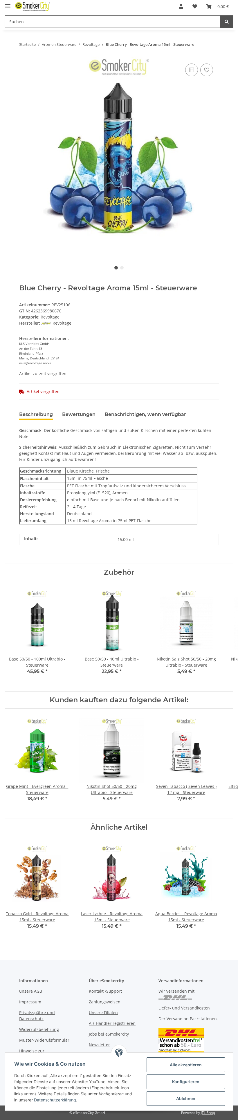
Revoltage (50, 317)
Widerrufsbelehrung (39, 1029)
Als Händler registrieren (112, 1023)
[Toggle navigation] (7, 3)
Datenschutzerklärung (55, 1099)
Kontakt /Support (105, 991)
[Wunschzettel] (195, 6)
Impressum (30, 1002)
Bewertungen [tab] (78, 414)
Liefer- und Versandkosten (184, 1008)
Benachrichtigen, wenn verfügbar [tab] (145, 414)
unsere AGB (30, 991)
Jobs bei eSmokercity (109, 1034)
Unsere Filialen (103, 1012)
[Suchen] (226, 21)
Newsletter (99, 1044)
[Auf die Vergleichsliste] (191, 70)
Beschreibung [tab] (36, 414)
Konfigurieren (185, 1081)
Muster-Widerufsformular (44, 1040)
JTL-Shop (208, 1112)
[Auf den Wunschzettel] (206, 70)
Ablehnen (185, 1098)
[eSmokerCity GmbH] (32, 6)
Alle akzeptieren (186, 1064)
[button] (181, 6)
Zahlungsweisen (104, 1002)
